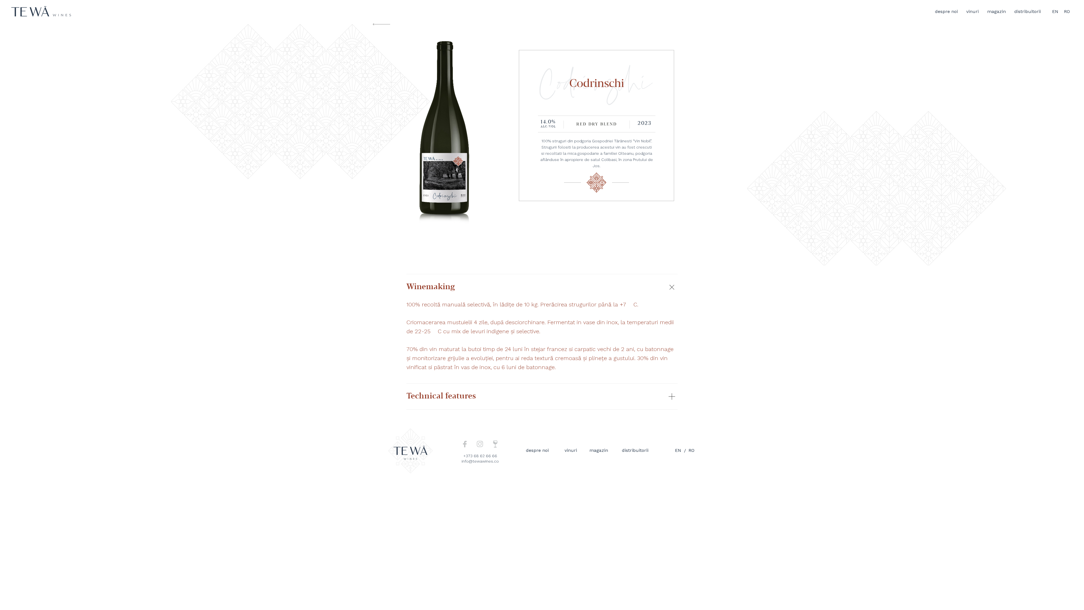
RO (1067, 11)
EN (1055, 11)
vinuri (972, 11)
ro (691, 450)
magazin (996, 11)
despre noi (946, 11)
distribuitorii (1027, 11)
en (678, 450)
